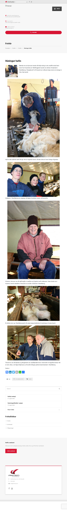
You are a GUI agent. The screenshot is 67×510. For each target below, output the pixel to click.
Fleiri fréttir (11, 409)
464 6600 (34, 32)
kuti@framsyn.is (14, 483)
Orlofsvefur (10, 2)
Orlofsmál (9, 424)
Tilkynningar (10, 428)
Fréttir (30, 379)
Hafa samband (11, 451)
